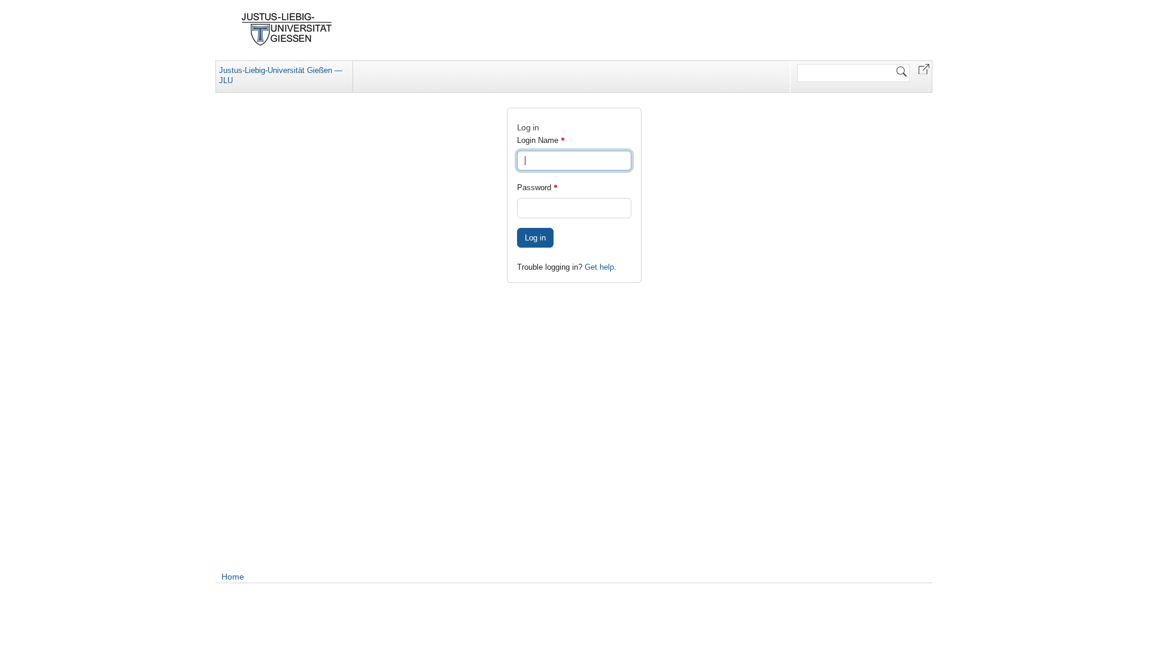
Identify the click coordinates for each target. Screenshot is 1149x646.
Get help (599, 267)
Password (535, 187)
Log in (535, 237)
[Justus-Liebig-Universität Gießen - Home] (287, 29)
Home (232, 576)
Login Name (539, 140)
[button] (924, 68)
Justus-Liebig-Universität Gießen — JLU (280, 75)
